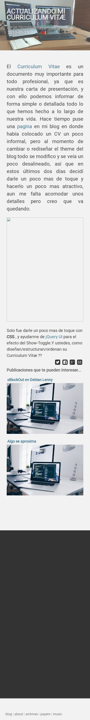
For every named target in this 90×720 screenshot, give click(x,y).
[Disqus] (45, 611)
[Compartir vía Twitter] (57, 362)
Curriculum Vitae (41, 66)
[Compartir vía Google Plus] (72, 362)
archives (32, 714)
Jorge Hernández (23, 27)
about (18, 714)
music (57, 714)
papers (45, 714)
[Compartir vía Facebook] (65, 362)
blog (8, 714)
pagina (25, 126)
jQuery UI (54, 336)
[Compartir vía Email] (79, 362)
